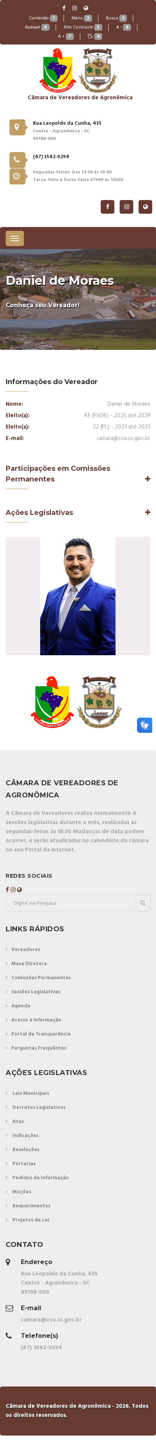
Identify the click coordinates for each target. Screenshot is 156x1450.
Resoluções (25, 1150)
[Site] (86, 8)
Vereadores (25, 950)
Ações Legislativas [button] (39, 512)
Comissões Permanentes (41, 978)
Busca (115, 18)
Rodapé (36, 27)
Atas (18, 1122)
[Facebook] (64, 8)
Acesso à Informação (36, 1020)
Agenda (20, 1006)
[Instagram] (75, 8)
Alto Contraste (82, 27)
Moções (21, 1192)
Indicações (25, 1136)
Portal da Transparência (41, 1034)
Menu (80, 18)
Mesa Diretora (29, 964)
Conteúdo (42, 18)
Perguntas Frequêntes (38, 1048)
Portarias (24, 1164)
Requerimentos (31, 1206)
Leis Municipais (30, 1093)
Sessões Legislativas (35, 992)
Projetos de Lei (30, 1220)
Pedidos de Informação (40, 1178)
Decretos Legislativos (39, 1108)
